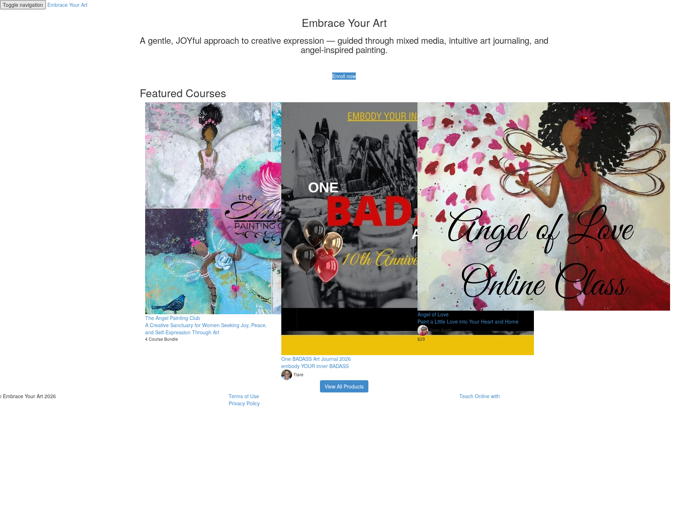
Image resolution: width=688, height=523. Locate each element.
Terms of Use (244, 396)
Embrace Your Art (67, 4)
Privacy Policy (244, 403)
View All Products (344, 386)
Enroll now (344, 76)
